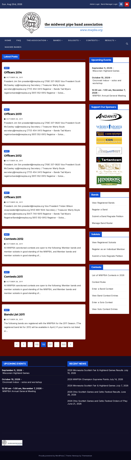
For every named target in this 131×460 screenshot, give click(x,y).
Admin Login (95, 4)
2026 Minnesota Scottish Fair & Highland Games (91, 385)
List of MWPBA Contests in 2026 (108, 275)
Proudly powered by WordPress (52, 456)
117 (50, 344)
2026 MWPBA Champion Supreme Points (88, 379)
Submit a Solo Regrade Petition (107, 256)
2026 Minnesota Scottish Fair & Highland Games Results (95, 370)
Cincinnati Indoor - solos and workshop (106, 82)
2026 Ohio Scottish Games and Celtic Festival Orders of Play (97, 401)
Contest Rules (99, 282)
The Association (37, 40)
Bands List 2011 (14, 314)
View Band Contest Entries (105, 295)
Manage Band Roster (102, 223)
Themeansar (87, 456)
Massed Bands (13, 47)
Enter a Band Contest (102, 289)
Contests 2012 (13, 239)
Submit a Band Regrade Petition (107, 216)
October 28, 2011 (14, 77)
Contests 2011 (13, 276)
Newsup (75, 456)
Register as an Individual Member (108, 249)
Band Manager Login (109, 4)
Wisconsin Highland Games (105, 71)
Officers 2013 (12, 114)
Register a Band (100, 209)
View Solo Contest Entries (105, 309)
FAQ (19, 40)
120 (64, 344)
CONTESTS (92, 40)
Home (8, 40)
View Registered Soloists (104, 242)
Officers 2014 (13, 72)
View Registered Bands (103, 202)
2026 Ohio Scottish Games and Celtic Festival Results (93, 392)
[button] (127, 43)
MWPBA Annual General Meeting (109, 95)
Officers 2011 (12, 197)
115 (37, 344)
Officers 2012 (13, 155)
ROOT (7, 68)
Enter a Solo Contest (102, 302)
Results (110, 40)
